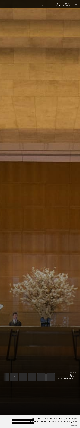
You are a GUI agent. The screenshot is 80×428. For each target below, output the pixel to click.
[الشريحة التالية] (3, 377)
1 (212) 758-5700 (74, 380)
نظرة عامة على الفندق (67, 5)
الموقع (43, 5)
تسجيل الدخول (14, 0)
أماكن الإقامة (58, 5)
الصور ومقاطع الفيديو (50, 5)
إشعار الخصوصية (74, 425)
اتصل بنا (67, 380)
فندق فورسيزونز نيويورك (63, 3)
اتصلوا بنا (38, 5)
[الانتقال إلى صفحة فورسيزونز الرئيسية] (76, 4)
